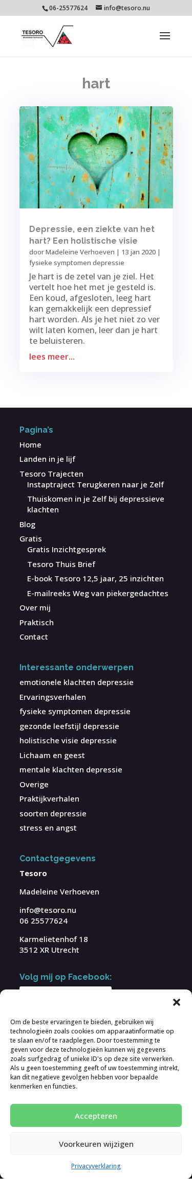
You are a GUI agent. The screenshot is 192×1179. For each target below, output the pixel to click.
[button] (177, 1002)
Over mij (35, 607)
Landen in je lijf (47, 459)
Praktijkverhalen (49, 798)
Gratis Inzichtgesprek (66, 549)
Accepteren (96, 1116)
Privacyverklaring (96, 1166)
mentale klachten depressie (70, 769)
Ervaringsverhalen (52, 697)
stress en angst (48, 827)
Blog (27, 524)
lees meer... (52, 356)
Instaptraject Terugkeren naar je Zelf (95, 484)
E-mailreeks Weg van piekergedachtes (97, 593)
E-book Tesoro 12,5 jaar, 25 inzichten (95, 578)
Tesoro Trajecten (51, 473)
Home (30, 444)
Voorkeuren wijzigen (96, 1144)
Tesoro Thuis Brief (61, 564)
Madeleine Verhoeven (80, 251)
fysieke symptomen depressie (76, 262)
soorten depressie (53, 813)
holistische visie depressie (68, 740)
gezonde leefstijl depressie (69, 726)
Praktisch (36, 622)
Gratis (30, 538)
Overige (34, 784)
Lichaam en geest (52, 755)
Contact (33, 636)
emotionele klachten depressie (76, 682)
